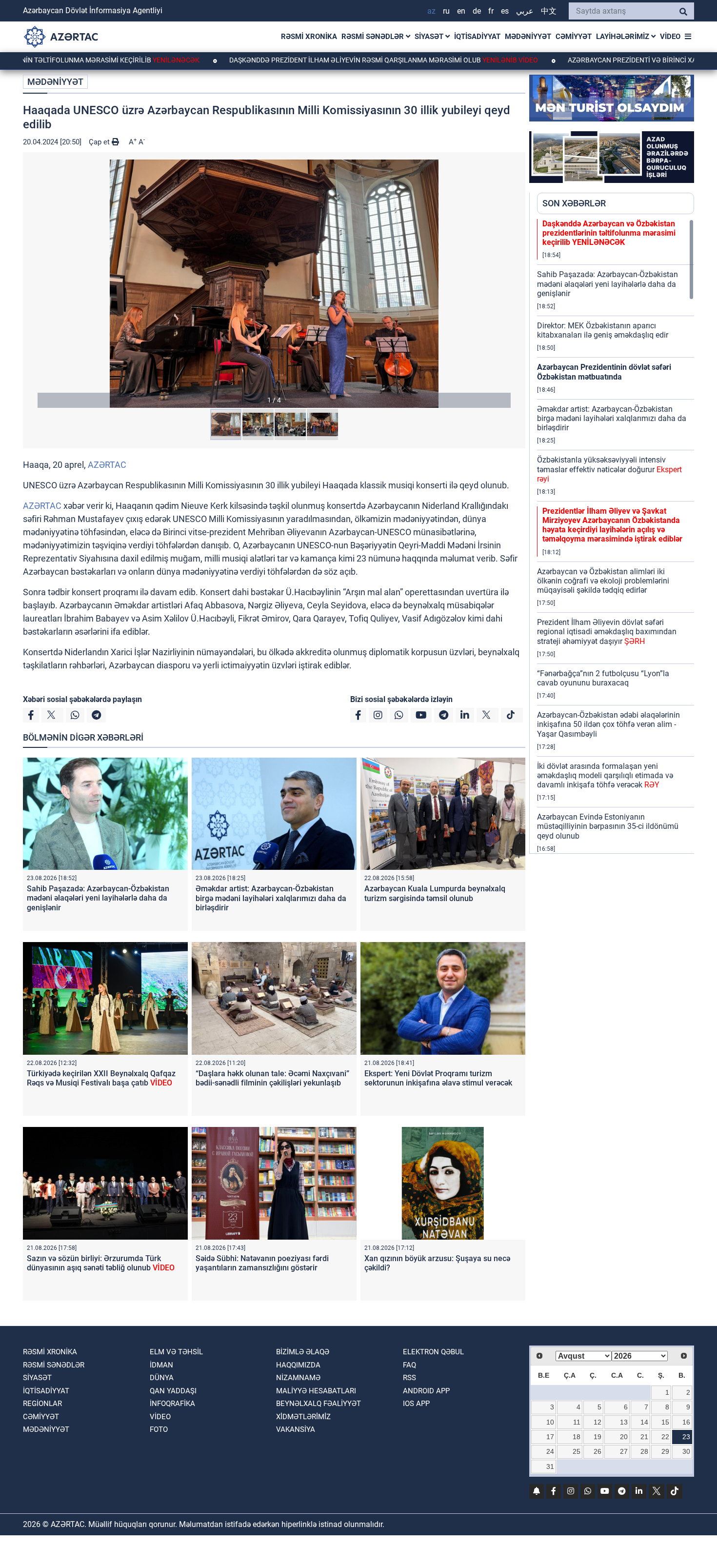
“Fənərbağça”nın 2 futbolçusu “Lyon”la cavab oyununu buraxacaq (603, 678)
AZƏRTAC (107, 465)
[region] (615, 536)
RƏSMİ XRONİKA (309, 36)
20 (624, 1437)
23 (686, 1437)
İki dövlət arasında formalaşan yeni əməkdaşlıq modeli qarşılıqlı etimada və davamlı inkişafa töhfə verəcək (605, 775)
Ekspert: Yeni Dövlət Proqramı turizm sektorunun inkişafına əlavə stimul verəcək (438, 1078)
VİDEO (670, 36)
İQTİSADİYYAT (477, 36)
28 (644, 1451)
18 (576, 1437)
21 (644, 1437)
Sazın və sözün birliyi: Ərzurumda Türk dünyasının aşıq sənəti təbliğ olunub (101, 1263)
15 (665, 1422)
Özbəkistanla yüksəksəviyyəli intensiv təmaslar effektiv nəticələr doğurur (609, 469)
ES (505, 11)
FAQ (409, 1365)
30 (686, 1451)
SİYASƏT (430, 36)
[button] (274, 284)
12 (597, 1422)
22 (665, 1437)
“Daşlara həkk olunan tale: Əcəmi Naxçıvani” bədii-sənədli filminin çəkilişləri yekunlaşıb (272, 1078)
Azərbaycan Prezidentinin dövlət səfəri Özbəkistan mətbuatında (604, 371)
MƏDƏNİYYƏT (528, 36)
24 (550, 1451)
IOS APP (416, 1403)
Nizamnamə (298, 1377)
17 (550, 1437)
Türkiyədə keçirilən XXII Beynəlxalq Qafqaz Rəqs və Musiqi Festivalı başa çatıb (101, 1078)
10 (550, 1422)
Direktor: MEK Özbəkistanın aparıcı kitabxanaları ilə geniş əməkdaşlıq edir (602, 330)
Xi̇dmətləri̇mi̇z (303, 1416)
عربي (525, 11)
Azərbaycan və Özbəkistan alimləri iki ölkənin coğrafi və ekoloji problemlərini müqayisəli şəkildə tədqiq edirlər (603, 581)
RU (446, 11)
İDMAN (161, 1365)
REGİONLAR (42, 1403)
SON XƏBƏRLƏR (574, 203)
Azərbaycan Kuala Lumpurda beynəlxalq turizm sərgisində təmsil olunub (434, 893)
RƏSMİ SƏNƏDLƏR (373, 36)
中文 (549, 11)
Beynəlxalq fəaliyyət (318, 1403)
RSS (409, 1377)
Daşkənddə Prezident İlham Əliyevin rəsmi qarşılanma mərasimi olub (321, 60)
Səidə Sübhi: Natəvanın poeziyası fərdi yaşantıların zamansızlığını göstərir (262, 1263)
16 (686, 1422)
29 (665, 1451)
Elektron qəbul (433, 1351)
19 (597, 1437)
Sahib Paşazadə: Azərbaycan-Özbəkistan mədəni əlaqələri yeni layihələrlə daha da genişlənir (98, 898)
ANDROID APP (426, 1390)
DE (477, 11)
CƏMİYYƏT (574, 36)
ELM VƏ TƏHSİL (176, 1351)
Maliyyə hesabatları (316, 1390)
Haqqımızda (298, 1365)
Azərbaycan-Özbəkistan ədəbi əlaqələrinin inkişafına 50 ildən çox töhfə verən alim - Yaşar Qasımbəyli (608, 724)
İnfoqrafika (172, 1403)
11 (576, 1422)
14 (644, 1422)
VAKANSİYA (295, 1429)
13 (624, 1422)
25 (576, 1451)
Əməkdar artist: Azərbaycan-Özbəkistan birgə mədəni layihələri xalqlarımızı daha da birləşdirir (271, 898)
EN (461, 11)
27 (624, 1451)
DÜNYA (162, 1377)
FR (491, 11)
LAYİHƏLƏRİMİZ (623, 36)
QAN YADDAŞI (173, 1390)
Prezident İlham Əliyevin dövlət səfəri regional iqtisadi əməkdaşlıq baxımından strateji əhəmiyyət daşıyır (607, 631)
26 (597, 1451)
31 (550, 1466)
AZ (431, 11)
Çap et (100, 142)
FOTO (159, 1429)
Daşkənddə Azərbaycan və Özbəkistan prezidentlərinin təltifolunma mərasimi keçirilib (609, 233)
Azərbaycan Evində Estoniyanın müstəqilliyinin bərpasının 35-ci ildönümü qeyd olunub (607, 826)
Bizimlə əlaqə (302, 1351)
